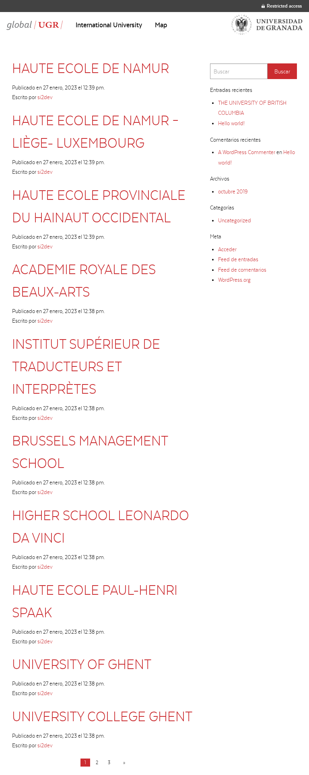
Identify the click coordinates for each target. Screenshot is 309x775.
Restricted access (284, 6)
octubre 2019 (232, 191)
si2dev (45, 97)
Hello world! (231, 123)
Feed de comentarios (242, 269)
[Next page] (122, 762)
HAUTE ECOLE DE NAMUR (90, 68)
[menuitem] (108, 25)
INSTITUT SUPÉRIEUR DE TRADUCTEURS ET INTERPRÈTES (86, 366)
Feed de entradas (238, 259)
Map (161, 25)
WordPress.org (234, 280)
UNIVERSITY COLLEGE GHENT (102, 716)
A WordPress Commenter (246, 152)
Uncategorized (234, 220)
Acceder (227, 249)
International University (109, 25)
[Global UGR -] (34, 25)
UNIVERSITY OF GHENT (81, 664)
